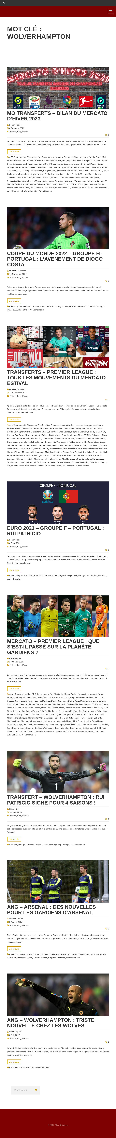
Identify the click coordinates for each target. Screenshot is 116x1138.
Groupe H (82, 306)
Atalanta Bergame (58, 160)
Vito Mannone (101, 188)
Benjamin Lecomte (92, 160)
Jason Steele (87, 708)
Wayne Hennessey (15, 466)
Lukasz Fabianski (24, 177)
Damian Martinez (42, 701)
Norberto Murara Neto (23, 455)
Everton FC (36, 438)
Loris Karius (88, 174)
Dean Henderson (39, 167)
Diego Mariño (54, 167)
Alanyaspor (32, 425)
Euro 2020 (28, 575)
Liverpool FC (81, 445)
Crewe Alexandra (26, 435)
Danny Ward (73, 701)
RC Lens (19, 459)
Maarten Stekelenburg (17, 718)
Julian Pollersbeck (21, 174)
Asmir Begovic (19, 697)
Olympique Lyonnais (44, 181)
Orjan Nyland (98, 721)
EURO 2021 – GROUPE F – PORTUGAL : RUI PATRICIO (55, 531)
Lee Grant (46, 445)
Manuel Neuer (57, 177)
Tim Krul (18, 731)
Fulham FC (100, 438)
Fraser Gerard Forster (64, 438)
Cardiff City (101, 432)
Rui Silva (102, 575)
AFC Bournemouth (17, 157)
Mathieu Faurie (16, 918)
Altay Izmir (71, 425)
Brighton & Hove (77, 697)
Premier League (28, 184)
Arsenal (93, 694)
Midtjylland (50, 452)
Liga (57, 174)
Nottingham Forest (25, 181)
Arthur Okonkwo (14, 160)
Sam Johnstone (84, 459)
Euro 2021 (39, 575)
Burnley (91, 432)
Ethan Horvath (23, 438)
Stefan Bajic (12, 188)
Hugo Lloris (46, 708)
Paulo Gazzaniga (14, 724)
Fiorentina (84, 167)
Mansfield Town (75, 449)
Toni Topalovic (36, 188)
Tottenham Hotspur (98, 462)
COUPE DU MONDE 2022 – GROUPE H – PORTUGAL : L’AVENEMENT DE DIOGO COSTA (55, 258)
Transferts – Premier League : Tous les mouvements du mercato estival (56, 377)
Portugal (100, 306)
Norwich (87, 721)
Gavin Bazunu (13, 442)
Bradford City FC (40, 432)
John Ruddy (81, 442)
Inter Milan (61, 171)
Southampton (13, 462)
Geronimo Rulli (13, 171)
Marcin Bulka (67, 718)
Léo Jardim (49, 174)
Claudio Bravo (13, 701)
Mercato (84, 177)
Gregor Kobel (49, 171)
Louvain (103, 445)
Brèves (25, 816)
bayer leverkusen (75, 160)
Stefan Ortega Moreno (60, 462)
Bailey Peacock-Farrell (47, 697)
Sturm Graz (24, 188)
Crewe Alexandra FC (73, 164)
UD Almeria (49, 188)
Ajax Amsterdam (45, 157)
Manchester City (41, 449)
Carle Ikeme (14, 1067)
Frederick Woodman (85, 438)
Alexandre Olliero (71, 157)
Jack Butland (84, 171)
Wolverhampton (31, 191)
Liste (56, 575)
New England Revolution (81, 452)
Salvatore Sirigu (44, 184)
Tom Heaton (28, 731)
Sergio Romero (26, 728)
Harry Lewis (45, 442)
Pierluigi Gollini (13, 184)
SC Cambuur (98, 459)
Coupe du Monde (26, 306)
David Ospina (26, 954)
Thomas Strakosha (80, 462)
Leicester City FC (66, 445)
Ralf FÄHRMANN (72, 724)
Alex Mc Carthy (56, 694)
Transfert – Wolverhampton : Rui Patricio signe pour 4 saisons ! (55, 800)
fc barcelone (47, 438)
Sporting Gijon (70, 184)
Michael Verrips (36, 721)
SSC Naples (83, 184)
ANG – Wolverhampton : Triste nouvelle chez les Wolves (50, 1023)
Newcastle (11, 181)
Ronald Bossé (15, 809)
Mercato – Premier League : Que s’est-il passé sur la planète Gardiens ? (53, 646)
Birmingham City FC (23, 432)
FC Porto (73, 306)
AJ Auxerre (32, 157)
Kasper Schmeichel (98, 711)
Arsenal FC (101, 157)
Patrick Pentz (93, 181)
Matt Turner (16, 452)
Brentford (53, 432)
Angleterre (98, 425)
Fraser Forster (101, 704)
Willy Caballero (13, 735)
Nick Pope (77, 721)
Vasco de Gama (78, 188)
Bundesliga (58, 164)
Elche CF (82, 435)
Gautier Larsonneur (98, 167)
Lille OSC (78, 174)
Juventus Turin (64, 954)
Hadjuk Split (33, 442)
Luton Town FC (26, 449)
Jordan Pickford (71, 711)
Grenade (49, 575)
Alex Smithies (44, 425)
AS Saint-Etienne (41, 160)
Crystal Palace (90, 164)
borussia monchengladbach (25, 164)
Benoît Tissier (15, 125)
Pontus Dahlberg (41, 724)
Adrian (28, 694)
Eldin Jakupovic (94, 435)
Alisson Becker (70, 694)
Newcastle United (64, 721)
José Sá (91, 306)
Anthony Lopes (16, 575)
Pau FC (103, 181)
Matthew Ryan (13, 721)
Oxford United (78, 954)
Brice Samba (64, 432)
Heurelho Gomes (32, 708)
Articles (13, 131)
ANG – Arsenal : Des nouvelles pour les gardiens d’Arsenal (51, 909)
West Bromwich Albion (35, 466)
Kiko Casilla (24, 445)
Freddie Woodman (15, 708)
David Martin (55, 435)
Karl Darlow (84, 711)
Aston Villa (63, 428)
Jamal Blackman (72, 708)
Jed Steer (98, 708)
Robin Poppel (15, 658)
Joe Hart (17, 711)
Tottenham (40, 731)
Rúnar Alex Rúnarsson (66, 459)
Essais (25, 131)
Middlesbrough (37, 452)
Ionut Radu (72, 171)
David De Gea (99, 701)
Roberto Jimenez (89, 724)
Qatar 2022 (12, 310)
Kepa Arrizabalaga (15, 714)
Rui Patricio (23, 310)
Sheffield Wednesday (44, 728)
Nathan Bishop (62, 452)
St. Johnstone (43, 462)
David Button (86, 701)
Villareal (90, 188)
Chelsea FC (12, 435)
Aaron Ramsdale (16, 694)
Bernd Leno (92, 428)
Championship (27, 1067)
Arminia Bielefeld (14, 428)
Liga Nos (13, 844)
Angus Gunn (83, 694)
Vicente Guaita (62, 731)
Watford (73, 731)
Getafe (24, 442)
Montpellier (94, 177)
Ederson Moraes (43, 704)
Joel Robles (69, 442)
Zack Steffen (83, 466)
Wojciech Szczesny (56, 958)
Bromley (83, 432)
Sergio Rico (57, 184)
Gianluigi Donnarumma (32, 171)
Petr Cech (27, 724)
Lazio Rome (35, 445)
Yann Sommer (45, 191)
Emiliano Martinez (75, 704)
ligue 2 (70, 174)
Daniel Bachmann (59, 701)
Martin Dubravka (72, 177)
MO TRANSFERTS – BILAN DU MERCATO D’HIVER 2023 (57, 116)
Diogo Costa (62, 306)
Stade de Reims (96, 184)
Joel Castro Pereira (30, 711)
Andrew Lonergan (85, 425)
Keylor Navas (37, 174)
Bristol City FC (45, 164)
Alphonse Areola (87, 157)
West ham (100, 731)
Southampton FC (90, 728)
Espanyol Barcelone (70, 167)
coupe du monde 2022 (46, 306)
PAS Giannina (80, 181)
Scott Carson (13, 728)
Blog (19, 131)
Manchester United (41, 177)
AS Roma (13, 306)
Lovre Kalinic (13, 449)
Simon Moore (75, 728)
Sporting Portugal (28, 462)
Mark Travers (80, 718)
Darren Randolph (22, 167)
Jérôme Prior (96, 171)
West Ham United (15, 191)
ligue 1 (63, 174)
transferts (50, 731)
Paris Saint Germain (63, 181)
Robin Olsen (49, 459)
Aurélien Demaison (17, 271)
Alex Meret (58, 157)
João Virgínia (57, 442)
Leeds (55, 445)
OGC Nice (56, 455)
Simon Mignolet (61, 728)
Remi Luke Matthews (33, 459)
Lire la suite (14, 152)
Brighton (75, 432)
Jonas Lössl (93, 442)
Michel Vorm (49, 721)
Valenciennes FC (62, 188)
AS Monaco (27, 160)
